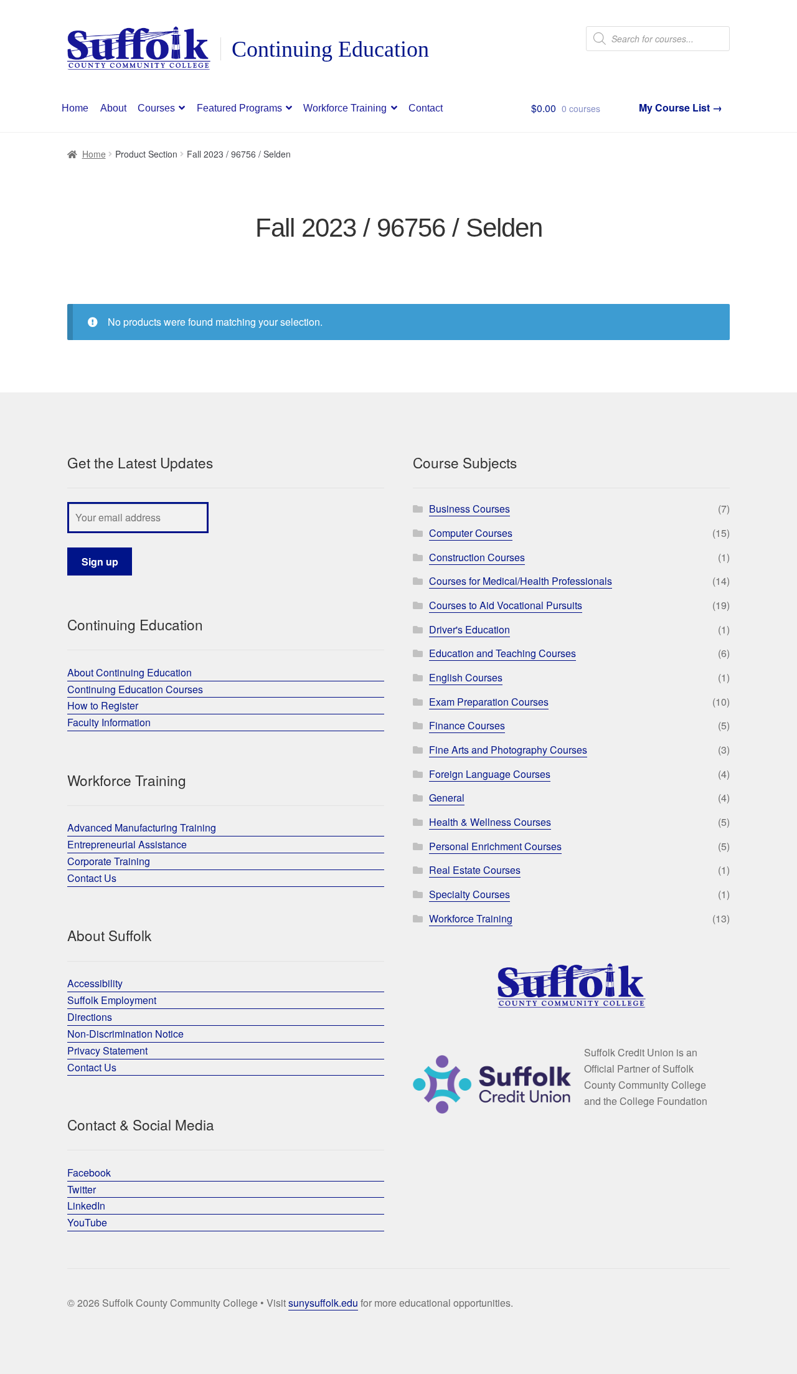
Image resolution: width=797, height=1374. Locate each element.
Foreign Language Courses (489, 774)
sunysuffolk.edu (323, 1303)
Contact (425, 108)
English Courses (465, 677)
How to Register (102, 705)
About (113, 108)
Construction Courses (477, 557)
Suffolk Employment (111, 1000)
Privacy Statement (107, 1050)
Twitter (81, 1189)
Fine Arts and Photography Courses (508, 749)
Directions (89, 1017)
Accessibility (95, 983)
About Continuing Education (129, 672)
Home (75, 108)
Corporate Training (108, 861)
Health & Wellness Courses (490, 822)
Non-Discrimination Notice (125, 1033)
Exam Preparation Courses (489, 701)
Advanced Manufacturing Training (141, 827)
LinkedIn (86, 1205)
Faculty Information (109, 722)
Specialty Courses (469, 894)
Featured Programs (239, 108)
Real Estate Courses (475, 870)
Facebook (89, 1172)
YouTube (87, 1222)
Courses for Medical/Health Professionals (520, 581)
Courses (156, 108)
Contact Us (91, 878)
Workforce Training (345, 108)
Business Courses (469, 508)
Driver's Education (469, 629)
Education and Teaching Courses (502, 653)
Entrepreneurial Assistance (127, 844)
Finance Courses (467, 725)
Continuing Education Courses (135, 689)
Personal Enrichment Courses (495, 846)
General (447, 797)
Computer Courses (470, 533)
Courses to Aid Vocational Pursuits (505, 605)
